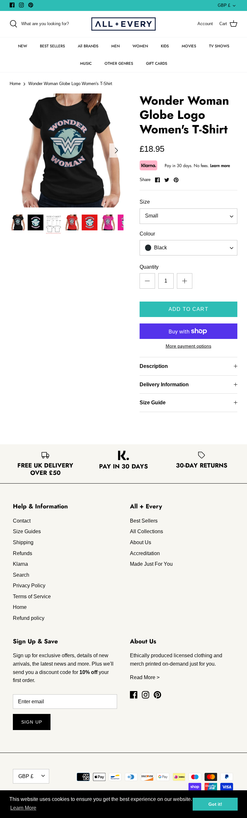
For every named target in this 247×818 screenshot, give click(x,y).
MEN (115, 46)
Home (15, 84)
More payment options (188, 346)
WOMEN (140, 46)
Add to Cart (188, 309)
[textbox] (160, 248)
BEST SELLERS (52, 46)
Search (21, 575)
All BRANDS (88, 46)
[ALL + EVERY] (123, 24)
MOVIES (189, 46)
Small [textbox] (151, 215)
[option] (67, 150)
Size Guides (27, 531)
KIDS (165, 46)
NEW (22, 46)
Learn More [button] (23, 808)
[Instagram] (21, 5)
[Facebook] (12, 5)
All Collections (146, 531)
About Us (140, 542)
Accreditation (145, 553)
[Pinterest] (30, 5)
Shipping (23, 542)
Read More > (145, 677)
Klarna (20, 564)
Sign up (31, 722)
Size (145, 202)
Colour (147, 233)
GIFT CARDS (156, 63)
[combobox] (188, 216)
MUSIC (86, 63)
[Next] (116, 150)
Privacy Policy (29, 585)
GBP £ (224, 5)
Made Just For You (151, 564)
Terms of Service (32, 596)
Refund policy (28, 618)
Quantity (149, 267)
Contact (22, 521)
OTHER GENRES (119, 63)
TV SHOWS (219, 46)
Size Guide (153, 402)
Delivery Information (164, 384)
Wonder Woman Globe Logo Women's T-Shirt (70, 84)
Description (154, 366)
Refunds (22, 553)
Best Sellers (144, 521)
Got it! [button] (215, 804)
